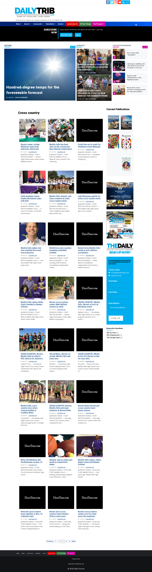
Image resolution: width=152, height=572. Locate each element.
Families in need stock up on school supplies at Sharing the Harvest (93, 67)
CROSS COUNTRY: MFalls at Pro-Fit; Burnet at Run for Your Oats (89, 356)
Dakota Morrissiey (21, 97)
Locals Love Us (72, 24)
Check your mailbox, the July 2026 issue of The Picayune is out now (136, 65)
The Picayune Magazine (122, 45)
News (18, 24)
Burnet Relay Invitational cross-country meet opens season (88, 408)
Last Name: (113, 292)
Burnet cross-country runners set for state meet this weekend (87, 514)
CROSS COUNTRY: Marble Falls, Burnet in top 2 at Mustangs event (89, 304)
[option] (39, 75)
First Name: (113, 281)
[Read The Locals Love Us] (113, 141)
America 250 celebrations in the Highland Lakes (134, 77)
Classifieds (50, 24)
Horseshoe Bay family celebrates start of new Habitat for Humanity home (93, 93)
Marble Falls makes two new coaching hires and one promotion (31, 250)
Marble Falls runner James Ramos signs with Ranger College (89, 462)
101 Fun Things (85, 24)
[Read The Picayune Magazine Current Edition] (113, 122)
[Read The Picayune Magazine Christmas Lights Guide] (126, 164)
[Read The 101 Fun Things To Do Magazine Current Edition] (126, 122)
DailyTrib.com (33, 152)
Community (37, 24)
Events (60, 24)
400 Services (111, 332)
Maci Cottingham (91, 73)
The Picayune (98, 24)
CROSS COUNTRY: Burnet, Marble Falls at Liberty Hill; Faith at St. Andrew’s (32, 356)
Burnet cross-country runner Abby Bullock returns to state (58, 304)
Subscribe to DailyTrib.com (76, 564)
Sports (26, 24)
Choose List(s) (114, 270)
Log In (78, 35)
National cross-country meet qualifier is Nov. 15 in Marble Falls (31, 514)
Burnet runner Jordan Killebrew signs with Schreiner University (30, 146)
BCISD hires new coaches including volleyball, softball (60, 250)
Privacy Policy (76, 559)
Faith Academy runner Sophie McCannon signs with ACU (31, 198)
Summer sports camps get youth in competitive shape (60, 462)
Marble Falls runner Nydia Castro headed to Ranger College (32, 304)
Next (73, 541)
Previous (50, 541)
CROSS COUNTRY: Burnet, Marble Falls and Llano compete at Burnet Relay (60, 408)
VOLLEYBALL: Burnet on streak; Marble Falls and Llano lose (59, 356)
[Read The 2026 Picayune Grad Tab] (126, 143)
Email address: (114, 303)
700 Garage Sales (113, 337)
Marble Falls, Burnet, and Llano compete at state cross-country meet (60, 198)
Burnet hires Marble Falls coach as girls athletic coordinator (89, 250)
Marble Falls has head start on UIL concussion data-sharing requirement (60, 146)
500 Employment (113, 335)
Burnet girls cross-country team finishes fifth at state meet (59, 514)
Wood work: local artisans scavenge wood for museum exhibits (136, 89)
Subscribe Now (66, 35)
